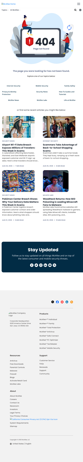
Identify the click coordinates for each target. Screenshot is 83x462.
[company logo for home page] (9, 4)
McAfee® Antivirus (46, 332)
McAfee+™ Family (46, 323)
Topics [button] (5, 10)
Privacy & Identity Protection (9, 93)
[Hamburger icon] (78, 4)
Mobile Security (42, 86)
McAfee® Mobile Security (49, 348)
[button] (80, 10)
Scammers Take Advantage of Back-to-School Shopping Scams (60, 147)
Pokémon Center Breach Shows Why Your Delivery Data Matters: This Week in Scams (20, 201)
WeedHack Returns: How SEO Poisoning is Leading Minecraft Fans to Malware (60, 201)
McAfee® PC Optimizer (48, 340)
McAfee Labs (42, 100)
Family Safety (69, 86)
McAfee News (13, 100)
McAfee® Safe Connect (49, 336)
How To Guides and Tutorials (66, 93)
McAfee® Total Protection (49, 328)
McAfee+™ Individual (48, 319)
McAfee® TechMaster (48, 344)
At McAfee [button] (14, 10)
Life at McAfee (69, 100)
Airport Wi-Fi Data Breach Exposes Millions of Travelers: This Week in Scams (18, 147)
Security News (42, 92)
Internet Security (13, 86)
